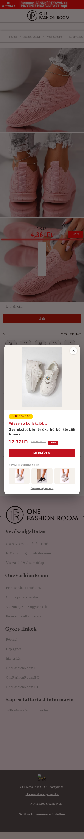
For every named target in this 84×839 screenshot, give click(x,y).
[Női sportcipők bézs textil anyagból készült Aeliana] (64, 476)
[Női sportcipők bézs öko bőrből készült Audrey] (19, 476)
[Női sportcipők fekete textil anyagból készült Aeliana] (42, 476)
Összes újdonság (42, 488)
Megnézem (41, 453)
